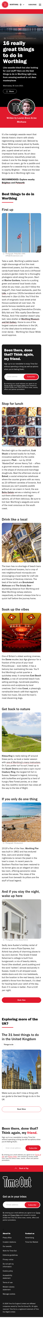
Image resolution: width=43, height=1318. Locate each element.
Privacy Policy (21, 386)
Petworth (20, 183)
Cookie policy (8, 1271)
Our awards (7, 1247)
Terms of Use (8, 386)
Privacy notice (8, 1260)
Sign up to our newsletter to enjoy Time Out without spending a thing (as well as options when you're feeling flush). (21, 366)
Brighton (6, 183)
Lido (4, 294)
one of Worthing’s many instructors (23, 763)
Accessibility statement (7, 1277)
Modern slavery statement (8, 1288)
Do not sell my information (8, 1265)
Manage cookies (9, 1294)
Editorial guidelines (10, 1255)
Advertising (29, 1238)
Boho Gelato (8, 493)
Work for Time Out (10, 1251)
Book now (22, 1000)
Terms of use (7, 1283)
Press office (7, 1238)
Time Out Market (31, 1242)
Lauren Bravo (24, 118)
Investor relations (9, 1242)
